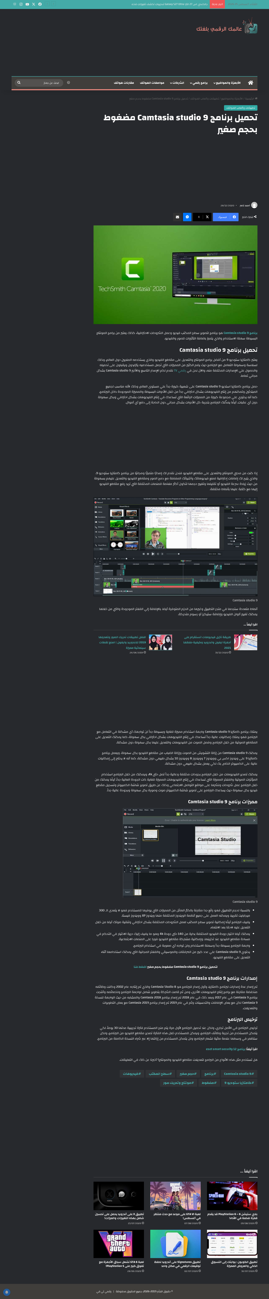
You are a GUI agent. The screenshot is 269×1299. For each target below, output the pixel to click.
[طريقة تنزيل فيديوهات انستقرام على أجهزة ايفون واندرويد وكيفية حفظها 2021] (245, 642)
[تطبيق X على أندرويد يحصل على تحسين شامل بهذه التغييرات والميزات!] (119, 1196)
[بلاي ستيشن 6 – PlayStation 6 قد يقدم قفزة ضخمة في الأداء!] (232, 1196)
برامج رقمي (200, 83)
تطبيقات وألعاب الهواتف (204, 98)
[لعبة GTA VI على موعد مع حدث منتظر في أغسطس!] (175, 1196)
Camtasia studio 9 (237, 1074)
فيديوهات (130, 1074)
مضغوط (208, 1083)
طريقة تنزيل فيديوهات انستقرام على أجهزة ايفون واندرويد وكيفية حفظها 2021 (207, 642)
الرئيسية (250, 98)
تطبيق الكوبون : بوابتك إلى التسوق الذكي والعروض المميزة (234, 1264)
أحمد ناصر (245, 205)
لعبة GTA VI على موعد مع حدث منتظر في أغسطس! (177, 1216)
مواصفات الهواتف (152, 83)
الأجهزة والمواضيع (228, 83)
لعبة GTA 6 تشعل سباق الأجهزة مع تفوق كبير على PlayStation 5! (121, 1264)
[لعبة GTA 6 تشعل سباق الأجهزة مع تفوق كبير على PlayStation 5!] (119, 1244)
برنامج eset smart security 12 (225, 1049)
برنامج (209, 1074)
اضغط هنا (140, 967)
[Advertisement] (92, 42)
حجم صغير (187, 1074)
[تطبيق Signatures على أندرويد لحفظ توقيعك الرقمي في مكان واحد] (175, 1244)
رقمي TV (180, 370)
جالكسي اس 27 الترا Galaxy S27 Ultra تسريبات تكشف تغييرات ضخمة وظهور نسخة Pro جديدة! (155, 4)
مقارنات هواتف (124, 83)
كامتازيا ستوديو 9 (237, 1083)
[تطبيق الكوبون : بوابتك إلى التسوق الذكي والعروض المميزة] (232, 1244)
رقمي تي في (103, 1291)
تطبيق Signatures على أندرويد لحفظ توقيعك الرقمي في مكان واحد (177, 1264)
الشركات (178, 83)
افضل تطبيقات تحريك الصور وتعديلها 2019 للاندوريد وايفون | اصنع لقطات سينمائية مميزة (122, 642)
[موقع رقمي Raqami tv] (226, 24)
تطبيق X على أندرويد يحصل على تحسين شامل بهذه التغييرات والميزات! (119, 1216)
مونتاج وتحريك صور (177, 1083)
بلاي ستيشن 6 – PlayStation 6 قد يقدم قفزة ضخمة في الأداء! (232, 1216)
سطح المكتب (159, 1074)
